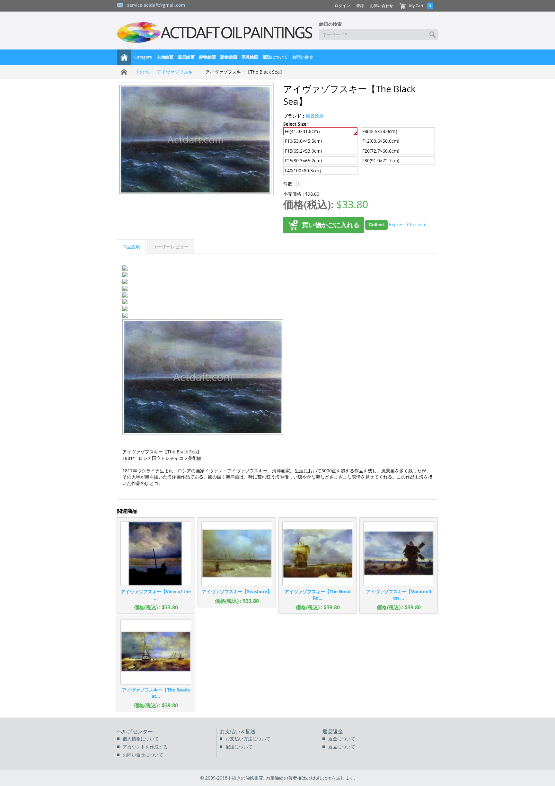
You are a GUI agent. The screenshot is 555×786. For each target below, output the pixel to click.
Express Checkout (408, 224)
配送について (275, 57)
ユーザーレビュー (171, 247)
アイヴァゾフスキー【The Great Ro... (318, 594)
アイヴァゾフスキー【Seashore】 (237, 591)
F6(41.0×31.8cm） (303, 131)
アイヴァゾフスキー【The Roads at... (156, 693)
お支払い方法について (247, 739)
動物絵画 (228, 57)
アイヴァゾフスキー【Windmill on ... (398, 594)
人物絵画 (165, 57)
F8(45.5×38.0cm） (381, 131)
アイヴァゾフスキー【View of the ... (156, 594)
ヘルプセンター (135, 731)
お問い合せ (302, 57)
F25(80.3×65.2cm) (303, 160)
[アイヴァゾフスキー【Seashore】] (237, 554)
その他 (142, 72)
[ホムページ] (124, 57)
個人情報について (141, 739)
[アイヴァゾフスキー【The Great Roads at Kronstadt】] (318, 554)
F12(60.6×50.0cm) (380, 141)
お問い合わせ (381, 5)
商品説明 (131, 247)
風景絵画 (186, 57)
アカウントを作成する (145, 747)
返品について (341, 747)
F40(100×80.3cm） (304, 170)
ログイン (342, 5)
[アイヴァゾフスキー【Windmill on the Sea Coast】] (399, 554)
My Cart (416, 5)
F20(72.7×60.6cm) (380, 151)
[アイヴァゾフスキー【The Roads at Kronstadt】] (156, 652)
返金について (341, 739)
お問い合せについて (143, 755)
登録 (360, 5)
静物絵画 (207, 57)
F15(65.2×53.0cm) (303, 151)
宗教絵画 (250, 57)
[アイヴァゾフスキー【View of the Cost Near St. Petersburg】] (156, 554)
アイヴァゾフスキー (177, 72)
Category (143, 57)
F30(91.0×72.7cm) (380, 160)
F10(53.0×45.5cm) (303, 141)
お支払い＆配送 (238, 731)
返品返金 (332, 731)
